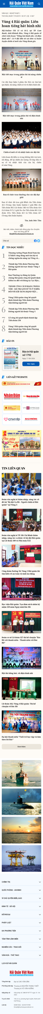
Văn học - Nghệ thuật (10, 13)
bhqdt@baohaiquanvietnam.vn (21, 234)
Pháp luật (6, 923)
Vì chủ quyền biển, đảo (12, 898)
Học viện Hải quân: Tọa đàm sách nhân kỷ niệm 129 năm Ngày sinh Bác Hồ (21, 605)
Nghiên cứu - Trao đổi (11, 947)
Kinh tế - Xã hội (8, 906)
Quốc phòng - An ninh (11, 890)
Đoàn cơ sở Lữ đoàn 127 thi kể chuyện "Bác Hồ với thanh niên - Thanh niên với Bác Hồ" (21, 640)
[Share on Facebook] (35, 240)
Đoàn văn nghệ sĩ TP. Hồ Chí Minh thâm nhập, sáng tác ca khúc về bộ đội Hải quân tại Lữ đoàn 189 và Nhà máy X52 (21, 538)
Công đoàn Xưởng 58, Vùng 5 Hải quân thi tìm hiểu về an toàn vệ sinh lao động (21, 572)
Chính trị (6, 882)
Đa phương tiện (9, 931)
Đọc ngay (31, 364)
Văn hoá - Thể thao (10, 955)
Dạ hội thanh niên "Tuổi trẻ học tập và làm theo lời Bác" (21, 738)
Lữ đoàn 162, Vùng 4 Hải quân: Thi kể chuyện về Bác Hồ (19, 705)
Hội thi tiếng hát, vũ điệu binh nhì (17, 673)
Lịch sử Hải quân (9, 963)
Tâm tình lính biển (10, 939)
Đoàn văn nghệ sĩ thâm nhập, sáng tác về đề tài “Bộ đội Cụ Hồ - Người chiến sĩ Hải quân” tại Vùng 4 (20, 502)
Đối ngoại (6, 914)
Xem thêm (21, 747)
